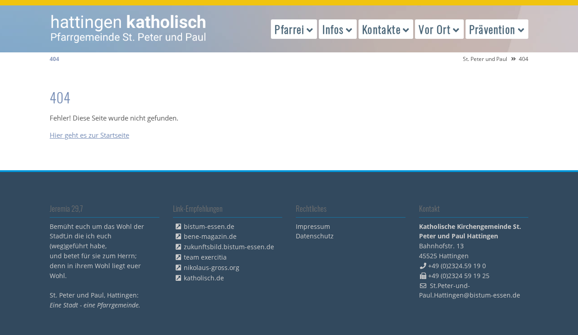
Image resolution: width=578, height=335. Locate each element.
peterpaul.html (129, 29)
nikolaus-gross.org (211, 267)
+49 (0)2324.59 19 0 (457, 265)
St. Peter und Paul (485, 59)
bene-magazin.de (210, 236)
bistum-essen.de (209, 226)
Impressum (313, 226)
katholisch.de (204, 278)
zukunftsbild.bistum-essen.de (229, 246)
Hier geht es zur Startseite (89, 135)
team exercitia (205, 257)
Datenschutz (315, 236)
